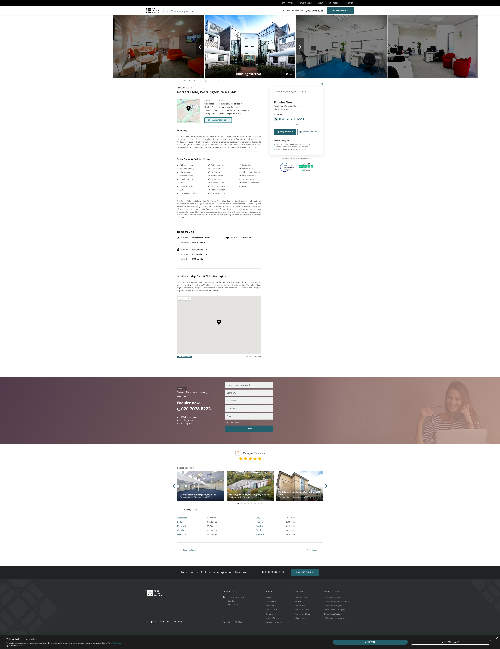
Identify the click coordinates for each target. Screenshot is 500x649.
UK (185, 81)
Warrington (205, 81)
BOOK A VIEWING (310, 132)
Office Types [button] (287, 3)
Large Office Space (274, 618)
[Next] (300, 46)
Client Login (300, 618)
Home (179, 81)
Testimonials (271, 605)
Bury (258, 517)
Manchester (182, 526)
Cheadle (180, 530)
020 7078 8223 (315, 10)
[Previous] (200, 46)
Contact (349, 3)
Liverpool (181, 534)
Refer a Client (301, 597)
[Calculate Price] (235, 120)
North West (193, 81)
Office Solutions (302, 610)
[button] (64, 645)
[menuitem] (280, 597)
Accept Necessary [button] (450, 642)
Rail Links (186, 298)
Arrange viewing (340, 10)
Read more (117, 643)
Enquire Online (305, 572)
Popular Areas (332, 591)
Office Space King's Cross (335, 618)
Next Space (312, 550)
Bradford (260, 530)
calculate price (218, 120)
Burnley (259, 526)
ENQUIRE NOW (286, 132)
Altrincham (182, 517)
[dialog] (250, 642)
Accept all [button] (370, 642)
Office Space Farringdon (334, 610)
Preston (259, 522)
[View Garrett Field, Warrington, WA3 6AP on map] (188, 111)
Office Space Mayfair (333, 605)
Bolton (180, 522)
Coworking (271, 614)
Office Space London (333, 597)
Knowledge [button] (334, 3)
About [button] (320, 3)
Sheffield (260, 534)
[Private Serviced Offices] (242, 104)
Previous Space (189, 550)
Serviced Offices (273, 610)
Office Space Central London (336, 601)
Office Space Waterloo (334, 614)
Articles (298, 601)
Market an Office (302, 614)
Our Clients (271, 601)
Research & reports (274, 622)
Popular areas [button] (305, 3)
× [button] (497, 638)
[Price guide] (240, 114)
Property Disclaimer (253, 356)
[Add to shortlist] (321, 84)
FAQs (268, 597)
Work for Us (300, 605)
